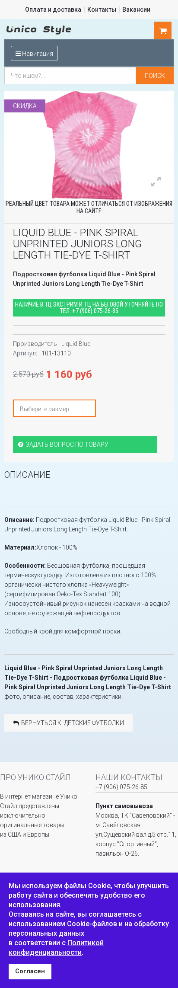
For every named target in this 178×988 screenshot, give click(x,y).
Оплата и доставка (53, 9)
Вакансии (136, 9)
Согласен (30, 971)
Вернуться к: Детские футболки (72, 722)
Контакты (101, 9)
